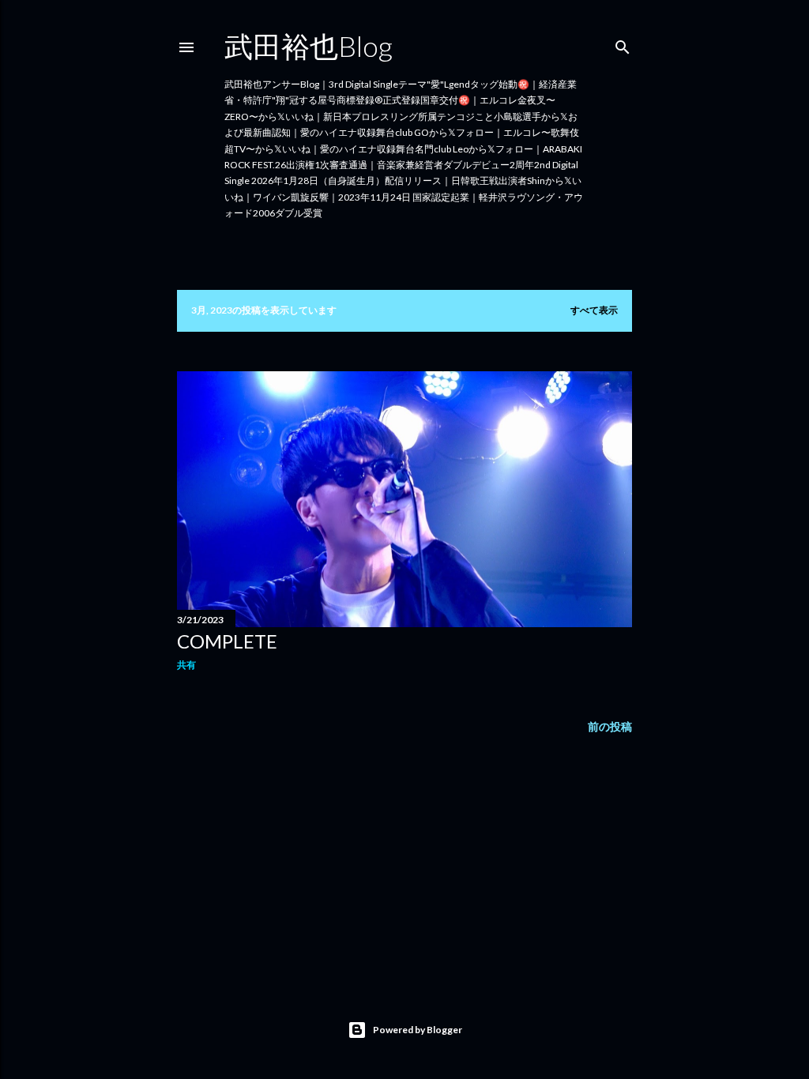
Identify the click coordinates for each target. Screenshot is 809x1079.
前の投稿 (610, 726)
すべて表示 (594, 310)
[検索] (622, 43)
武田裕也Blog (308, 45)
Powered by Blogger (417, 1030)
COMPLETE (227, 641)
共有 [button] (186, 665)
